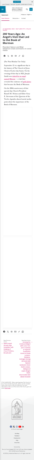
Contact (23, 18)
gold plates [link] (27, 82)
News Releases (5, 18)
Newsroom (4, 15)
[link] (4, 331)
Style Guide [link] (7, 388)
